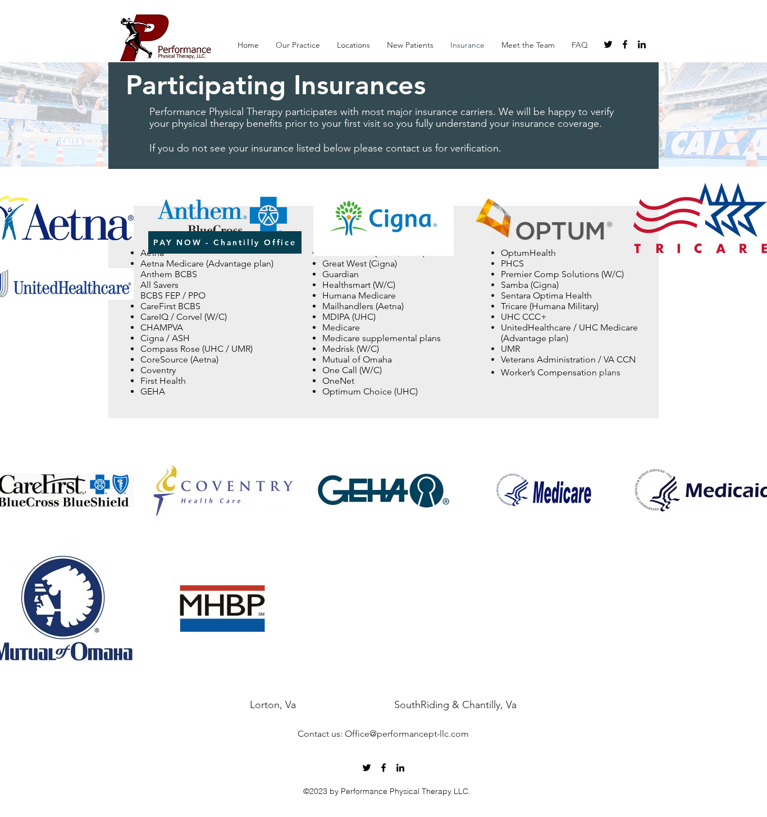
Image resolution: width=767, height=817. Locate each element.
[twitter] (608, 44)
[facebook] (625, 44)
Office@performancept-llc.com (407, 733)
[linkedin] (641, 44)
